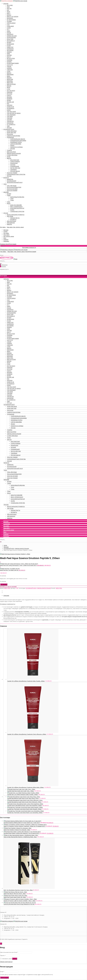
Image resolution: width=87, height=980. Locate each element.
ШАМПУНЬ (10, 179)
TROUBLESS (10, 121)
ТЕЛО (5, 184)
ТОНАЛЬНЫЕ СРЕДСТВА (17, 211)
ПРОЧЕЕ (12, 148)
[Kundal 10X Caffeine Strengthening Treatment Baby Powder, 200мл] (32, 679)
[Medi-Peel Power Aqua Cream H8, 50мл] (15, 895)
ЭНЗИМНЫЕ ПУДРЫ (16, 142)
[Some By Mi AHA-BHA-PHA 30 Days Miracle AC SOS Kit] (20, 902)
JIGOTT (9, 57)
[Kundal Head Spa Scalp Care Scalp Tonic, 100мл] (21, 789)
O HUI (8, 89)
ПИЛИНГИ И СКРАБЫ (16, 147)
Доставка (6, 233)
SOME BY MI (10, 107)
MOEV (8, 87)
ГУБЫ (8, 202)
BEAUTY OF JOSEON (12, 16)
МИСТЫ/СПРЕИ (11, 152)
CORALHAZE (10, 26)
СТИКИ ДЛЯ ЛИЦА (12, 155)
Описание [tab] (6, 595)
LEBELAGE (10, 69)
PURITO (9, 95)
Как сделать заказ (8, 236)
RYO (8, 103)
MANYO (9, 73)
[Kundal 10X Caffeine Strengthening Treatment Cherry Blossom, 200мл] (32, 732)
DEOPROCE (10, 34)
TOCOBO (9, 119)
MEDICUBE (10, 79)
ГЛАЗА (8, 195)
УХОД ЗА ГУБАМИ (12, 173)
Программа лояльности (18, 247)
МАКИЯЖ (6, 192)
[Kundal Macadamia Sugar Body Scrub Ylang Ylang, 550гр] (23, 797)
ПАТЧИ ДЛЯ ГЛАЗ (15, 168)
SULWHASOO (10, 108)
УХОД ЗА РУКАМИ (12, 190)
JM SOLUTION (11, 58)
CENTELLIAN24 (11, 23)
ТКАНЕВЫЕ (13, 169)
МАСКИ (9, 158)
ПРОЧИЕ (9, 127)
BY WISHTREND (11, 20)
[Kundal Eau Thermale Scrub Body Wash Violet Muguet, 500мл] (25, 807)
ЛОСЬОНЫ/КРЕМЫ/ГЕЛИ (14, 187)
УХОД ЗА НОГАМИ (12, 189)
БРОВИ (9, 194)
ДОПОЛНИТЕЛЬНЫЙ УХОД (14, 182)
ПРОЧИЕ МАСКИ (15, 171)
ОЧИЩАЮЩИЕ (14, 166)
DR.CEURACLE (11, 40)
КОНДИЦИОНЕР (11, 181)
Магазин (5, 230)
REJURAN (9, 97)
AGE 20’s (9, 8)
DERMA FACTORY (12, 36)
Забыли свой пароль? (6, 962)
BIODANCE (10, 18)
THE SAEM (10, 116)
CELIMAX (9, 21)
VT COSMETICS (11, 124)
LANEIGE (9, 68)
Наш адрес (6, 235)
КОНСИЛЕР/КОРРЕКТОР (17, 208)
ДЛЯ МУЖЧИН (11, 223)
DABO (8, 31)
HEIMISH (9, 52)
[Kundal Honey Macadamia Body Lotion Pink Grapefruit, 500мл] (25, 804)
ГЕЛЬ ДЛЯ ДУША (11, 185)
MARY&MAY (10, 74)
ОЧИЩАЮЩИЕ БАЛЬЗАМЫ (18, 140)
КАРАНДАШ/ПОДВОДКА (17, 197)
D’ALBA (9, 32)
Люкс (4, 238)
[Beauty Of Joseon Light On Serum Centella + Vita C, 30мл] (20, 899)
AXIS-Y (8, 13)
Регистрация (4, 977)
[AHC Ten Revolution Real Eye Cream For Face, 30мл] (29, 888)
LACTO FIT (10, 65)
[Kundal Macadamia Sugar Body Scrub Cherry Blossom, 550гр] (24, 800)
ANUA (8, 11)
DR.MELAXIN (10, 44)
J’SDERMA (9, 60)
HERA (8, 53)
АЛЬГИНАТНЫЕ (14, 160)
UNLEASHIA (10, 123)
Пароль (3, 955)
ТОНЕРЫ (9, 150)
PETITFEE (9, 94)
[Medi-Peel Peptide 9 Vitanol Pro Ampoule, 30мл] (17, 828)
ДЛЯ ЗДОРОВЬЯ (11, 221)
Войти (14, 958)
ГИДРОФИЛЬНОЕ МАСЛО (17, 139)
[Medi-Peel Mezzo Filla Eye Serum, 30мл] (15, 892)
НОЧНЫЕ (12, 165)
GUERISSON (10, 49)
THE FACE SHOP (11, 111)
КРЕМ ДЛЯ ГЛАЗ (11, 132)
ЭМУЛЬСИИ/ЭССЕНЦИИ (14, 153)
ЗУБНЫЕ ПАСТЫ (14, 218)
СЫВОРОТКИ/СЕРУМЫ (13, 136)
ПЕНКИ (12, 145)
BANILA (9, 15)
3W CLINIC (10, 5)
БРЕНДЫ (5, 3)
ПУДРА (12, 210)
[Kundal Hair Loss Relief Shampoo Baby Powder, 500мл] (23, 793)
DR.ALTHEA (10, 39)
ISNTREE (9, 55)
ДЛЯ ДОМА (10, 216)
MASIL (8, 76)
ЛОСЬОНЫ (10, 134)
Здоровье (6, 241)
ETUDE (9, 45)
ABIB (8, 7)
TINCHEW (9, 118)
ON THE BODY (11, 90)
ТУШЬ (12, 200)
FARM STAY (10, 47)
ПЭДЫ (8, 156)
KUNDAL (9, 61)
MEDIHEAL (10, 81)
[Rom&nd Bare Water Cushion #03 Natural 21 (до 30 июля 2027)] (22, 831)
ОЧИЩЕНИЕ (10, 137)
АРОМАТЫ (13, 219)
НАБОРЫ (9, 224)
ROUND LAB (10, 102)
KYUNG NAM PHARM (13, 63)
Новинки (5, 239)
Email (2, 971)
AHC (8, 10)
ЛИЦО (8, 203)
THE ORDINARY (11, 115)
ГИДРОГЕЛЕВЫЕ (15, 161)
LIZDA (8, 71)
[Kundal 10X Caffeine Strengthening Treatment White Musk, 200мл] (32, 786)
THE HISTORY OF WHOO (14, 113)
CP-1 (8, 29)
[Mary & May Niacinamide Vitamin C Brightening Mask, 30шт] (21, 835)
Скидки (5, 231)
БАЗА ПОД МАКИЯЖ (16, 205)
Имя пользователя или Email (9, 952)
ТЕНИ (11, 198)
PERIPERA (9, 92)
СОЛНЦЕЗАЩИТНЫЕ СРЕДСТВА (16, 174)
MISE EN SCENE (11, 84)
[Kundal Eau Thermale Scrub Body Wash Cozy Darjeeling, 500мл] (25, 811)
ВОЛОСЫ (6, 177)
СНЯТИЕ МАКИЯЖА (15, 144)
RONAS (9, 100)
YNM (8, 126)
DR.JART (9, 42)
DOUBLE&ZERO (11, 37)
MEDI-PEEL (10, 82)
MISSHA (9, 86)
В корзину (4, 584)
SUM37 (9, 110)
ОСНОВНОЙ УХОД (8, 129)
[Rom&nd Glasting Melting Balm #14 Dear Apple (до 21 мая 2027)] (22, 821)
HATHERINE (10, 50)
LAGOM (9, 66)
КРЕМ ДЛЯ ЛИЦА (11, 131)
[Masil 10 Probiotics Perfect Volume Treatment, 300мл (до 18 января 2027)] (25, 824)
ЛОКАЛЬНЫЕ (14, 163)
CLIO (8, 24)
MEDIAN (9, 78)
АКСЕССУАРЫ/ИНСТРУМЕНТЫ (15, 214)
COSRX (9, 28)
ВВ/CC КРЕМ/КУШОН (16, 206)
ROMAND (9, 98)
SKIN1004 (9, 105)
